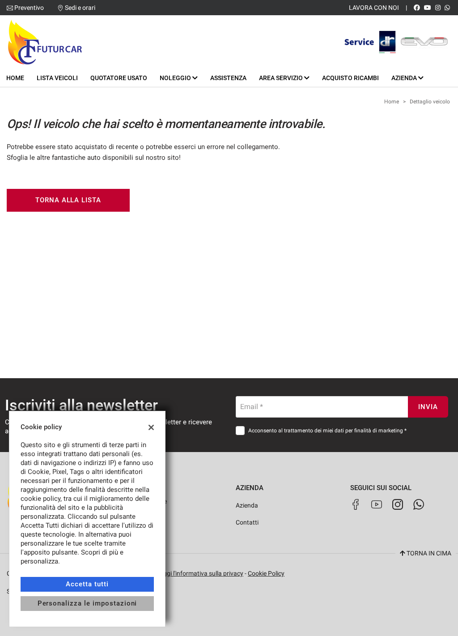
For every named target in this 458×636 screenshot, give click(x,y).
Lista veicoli (57, 77)
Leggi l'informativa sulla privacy (200, 573)
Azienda (247, 505)
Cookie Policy (266, 573)
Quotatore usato (118, 77)
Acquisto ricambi (350, 77)
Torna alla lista (68, 200)
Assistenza (228, 77)
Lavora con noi (374, 7)
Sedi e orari (80, 7)
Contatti (247, 522)
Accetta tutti (87, 584)
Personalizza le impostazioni (87, 603)
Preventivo (29, 7)
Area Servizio (281, 77)
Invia (428, 407)
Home (15, 77)
